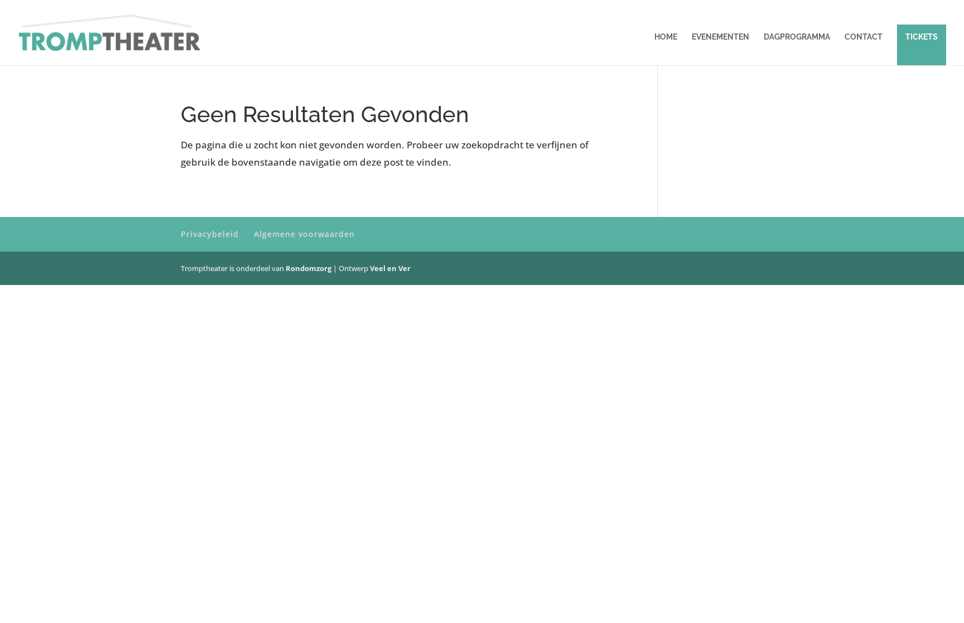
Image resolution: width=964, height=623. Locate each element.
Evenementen (720, 37)
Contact (864, 37)
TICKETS (921, 36)
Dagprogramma (797, 37)
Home (665, 37)
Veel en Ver (390, 268)
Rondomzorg (309, 268)
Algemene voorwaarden (304, 234)
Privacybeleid (210, 234)
